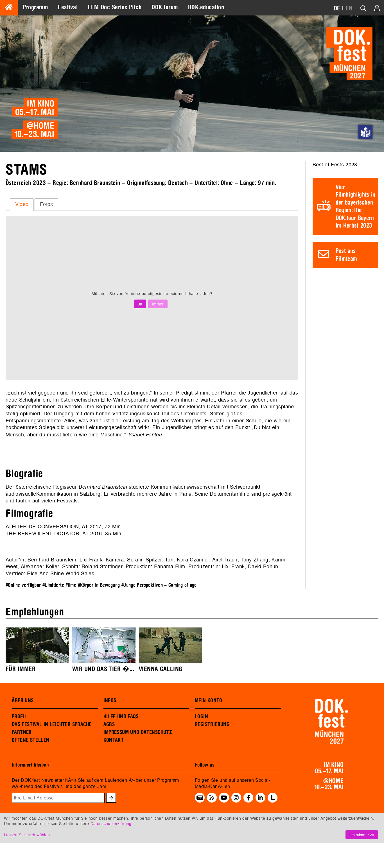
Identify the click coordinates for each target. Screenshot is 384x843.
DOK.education (206, 7)
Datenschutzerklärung (111, 823)
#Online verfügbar (23, 585)
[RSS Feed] (211, 797)
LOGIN (201, 716)
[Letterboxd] (272, 801)
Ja (140, 304)
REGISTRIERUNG (212, 724)
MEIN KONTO (208, 700)
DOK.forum (165, 7)
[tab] (22, 204)
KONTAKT (113, 740)
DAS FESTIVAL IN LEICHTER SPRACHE (51, 724)
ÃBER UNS (22, 700)
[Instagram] (236, 797)
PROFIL (19, 716)
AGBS (109, 724)
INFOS (109, 700)
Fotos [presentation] (46, 204)
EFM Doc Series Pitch (114, 7)
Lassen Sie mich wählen (27, 834)
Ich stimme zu (361, 834)
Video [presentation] (22, 204)
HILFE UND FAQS (121, 716)
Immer (158, 304)
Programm (35, 7)
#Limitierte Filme (59, 585)
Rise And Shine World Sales (60, 573)
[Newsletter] (199, 797)
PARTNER (22, 732)
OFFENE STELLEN (30, 740)
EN (349, 8)
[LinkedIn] (260, 797)
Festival (68, 7)
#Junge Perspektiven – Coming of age (159, 585)
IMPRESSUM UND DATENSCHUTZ (137, 732)
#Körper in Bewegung (99, 585)
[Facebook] (248, 797)
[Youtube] (224, 797)
